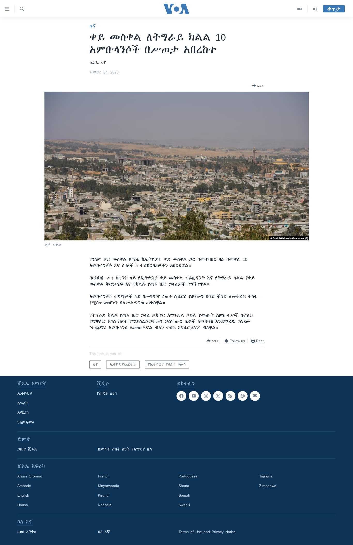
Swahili (184, 505)
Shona (184, 485)
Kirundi (103, 495)
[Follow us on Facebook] (181, 396)
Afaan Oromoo (29, 476)
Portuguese (188, 476)
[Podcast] (243, 396)
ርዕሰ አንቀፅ (26, 531)
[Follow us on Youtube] (193, 396)
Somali (184, 495)
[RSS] (230, 396)
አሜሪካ (23, 412)
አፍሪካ (22, 403)
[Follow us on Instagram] (206, 396)
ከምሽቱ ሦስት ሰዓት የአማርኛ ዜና (125, 449)
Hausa (22, 505)
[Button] (258, 86)
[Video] (300, 9)
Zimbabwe (267, 485)
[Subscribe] (255, 396)
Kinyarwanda (108, 485)
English (23, 495)
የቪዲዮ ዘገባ (107, 393)
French (104, 476)
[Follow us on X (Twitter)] (218, 396)
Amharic (24, 485)
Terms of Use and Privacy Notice (207, 531)
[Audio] (315, 9)
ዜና (92, 25)
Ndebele (105, 505)
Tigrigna (265, 476)
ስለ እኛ (104, 531)
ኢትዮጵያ (24, 393)
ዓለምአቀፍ (25, 422)
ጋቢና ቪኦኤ (27, 449)
